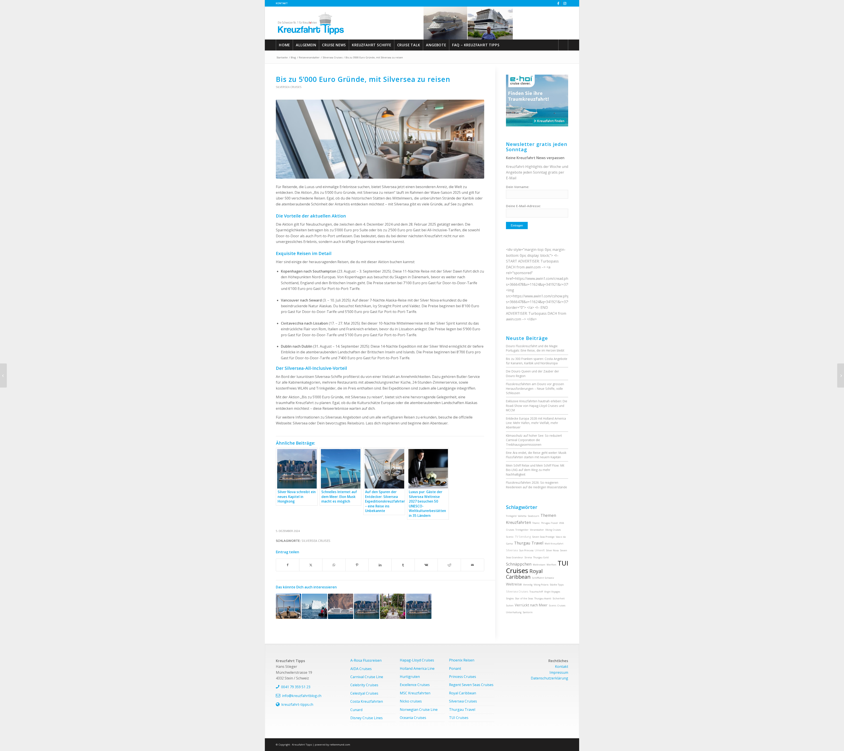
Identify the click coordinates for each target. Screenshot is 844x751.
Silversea (512, 550)
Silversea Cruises (289, 87)
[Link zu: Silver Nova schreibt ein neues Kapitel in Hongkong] (366, 606)
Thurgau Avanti (542, 598)
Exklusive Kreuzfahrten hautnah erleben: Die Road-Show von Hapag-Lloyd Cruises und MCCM (536, 405)
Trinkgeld (511, 515)
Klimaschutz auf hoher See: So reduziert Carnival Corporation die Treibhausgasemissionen (534, 440)
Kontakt (282, 3)
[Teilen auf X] (310, 565)
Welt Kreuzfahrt (554, 543)
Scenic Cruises (557, 605)
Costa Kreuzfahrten (366, 701)
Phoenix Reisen (461, 660)
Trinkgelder (522, 529)
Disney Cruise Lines (366, 717)
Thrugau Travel (549, 523)
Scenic (510, 536)
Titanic (536, 523)
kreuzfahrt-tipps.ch (297, 704)
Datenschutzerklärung (549, 678)
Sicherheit (559, 598)
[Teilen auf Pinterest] (357, 565)
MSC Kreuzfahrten (415, 693)
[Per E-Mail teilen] (472, 565)
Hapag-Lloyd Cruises (417, 660)
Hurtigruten (410, 676)
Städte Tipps (557, 584)
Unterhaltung (513, 612)
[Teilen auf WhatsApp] (333, 565)
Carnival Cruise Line (366, 676)
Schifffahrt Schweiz (543, 577)
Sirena (528, 557)
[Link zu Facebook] (558, 3)
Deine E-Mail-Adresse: (523, 206)
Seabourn (533, 515)
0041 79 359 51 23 (295, 687)
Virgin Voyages (552, 591)
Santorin (528, 612)
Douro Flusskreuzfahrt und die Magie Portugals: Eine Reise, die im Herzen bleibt (535, 348)
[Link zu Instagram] (565, 3)
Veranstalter (537, 529)
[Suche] (563, 45)
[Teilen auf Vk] (426, 565)
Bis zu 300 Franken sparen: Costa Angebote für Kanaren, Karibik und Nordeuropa (536, 361)
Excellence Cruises (415, 684)
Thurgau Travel (528, 543)
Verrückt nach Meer (531, 605)
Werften (551, 564)
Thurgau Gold (541, 557)
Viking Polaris (541, 584)
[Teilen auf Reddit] (449, 565)
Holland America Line (417, 668)
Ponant (455, 668)
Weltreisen (539, 564)
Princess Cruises (462, 676)
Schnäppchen (518, 564)
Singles (510, 598)
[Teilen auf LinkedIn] (380, 565)
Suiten (509, 605)
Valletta (522, 515)
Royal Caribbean (524, 574)
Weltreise (514, 584)
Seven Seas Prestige (543, 536)
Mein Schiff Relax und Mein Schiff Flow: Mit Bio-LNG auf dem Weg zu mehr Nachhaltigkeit (535, 469)
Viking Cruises (553, 529)
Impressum (558, 672)
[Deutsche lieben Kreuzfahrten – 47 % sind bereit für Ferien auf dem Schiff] (840, 375)
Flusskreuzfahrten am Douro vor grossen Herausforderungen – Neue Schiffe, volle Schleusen (535, 388)
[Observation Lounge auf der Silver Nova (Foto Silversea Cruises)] (380, 139)
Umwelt (540, 550)
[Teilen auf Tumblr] (403, 565)
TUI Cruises (458, 717)
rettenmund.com (340, 744)
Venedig (527, 584)
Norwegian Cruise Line (419, 709)
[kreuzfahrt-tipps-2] (311, 23)
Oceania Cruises (413, 717)
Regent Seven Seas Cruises (471, 684)
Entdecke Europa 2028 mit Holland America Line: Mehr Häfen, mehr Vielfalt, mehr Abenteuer (536, 422)
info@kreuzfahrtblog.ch (301, 695)
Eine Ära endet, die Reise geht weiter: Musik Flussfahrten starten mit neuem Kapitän (536, 455)
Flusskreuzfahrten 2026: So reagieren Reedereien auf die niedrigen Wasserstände (536, 484)
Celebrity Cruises (364, 685)
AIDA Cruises (361, 668)
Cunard (356, 709)
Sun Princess (526, 550)
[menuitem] (282, 3)
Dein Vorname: (517, 187)
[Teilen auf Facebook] (287, 565)
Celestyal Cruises (364, 693)
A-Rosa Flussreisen (366, 660)
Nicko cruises (411, 701)
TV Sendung (523, 537)
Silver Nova (552, 550)
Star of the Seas (524, 598)
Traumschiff (536, 591)
